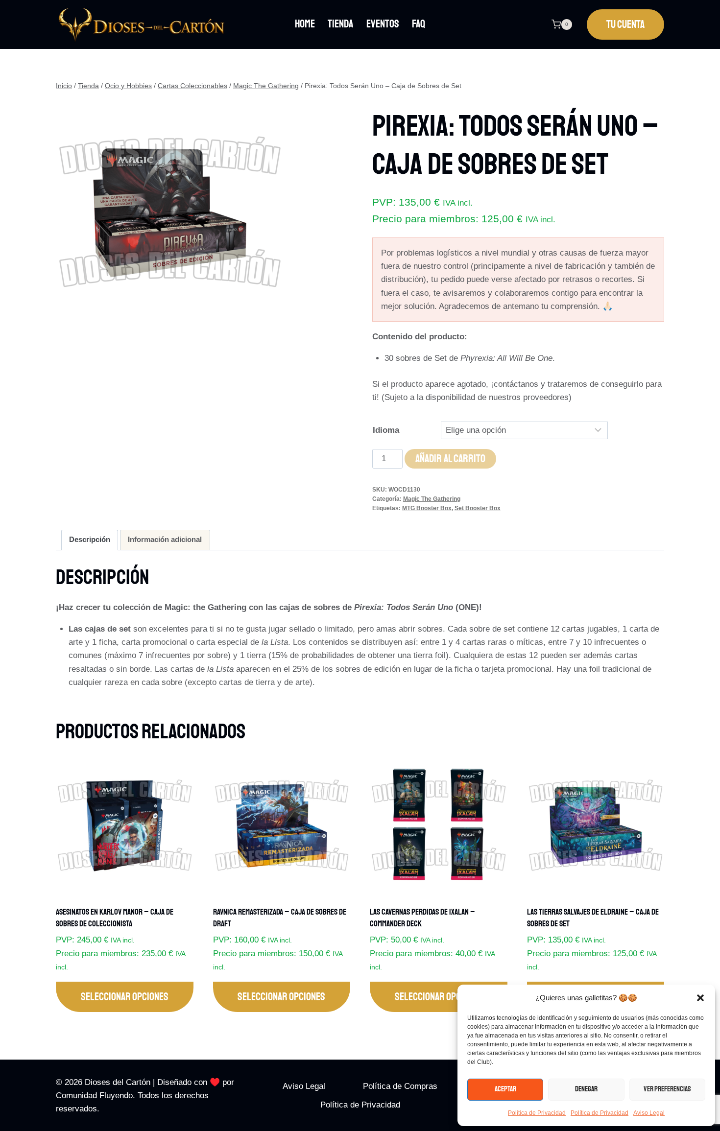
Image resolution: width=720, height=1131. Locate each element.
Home (305, 24)
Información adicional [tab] (165, 539)
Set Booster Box (478, 508)
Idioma (386, 430)
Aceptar (505, 1089)
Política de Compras (400, 1086)
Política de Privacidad (537, 1112)
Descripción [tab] (89, 539)
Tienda (340, 24)
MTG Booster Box (427, 508)
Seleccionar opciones (124, 997)
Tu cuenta (625, 24)
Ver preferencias (667, 1089)
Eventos (382, 24)
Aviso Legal (649, 1112)
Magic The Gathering (431, 498)
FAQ (418, 24)
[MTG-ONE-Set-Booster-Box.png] (170, 213)
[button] (700, 998)
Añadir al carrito (450, 459)
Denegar (586, 1089)
